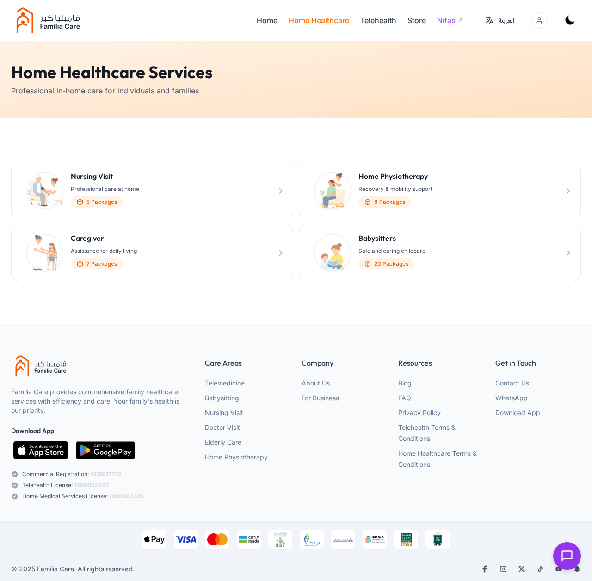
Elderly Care (223, 442)
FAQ (404, 398)
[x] (521, 569)
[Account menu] (539, 20)
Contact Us (512, 383)
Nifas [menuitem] (446, 20)
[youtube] (558, 569)
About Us (316, 383)
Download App (517, 412)
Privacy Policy (419, 412)
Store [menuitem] (416, 20)
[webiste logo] (100, 365)
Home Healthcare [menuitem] (319, 20)
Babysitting (222, 398)
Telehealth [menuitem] (378, 20)
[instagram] (503, 569)
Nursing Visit (224, 412)
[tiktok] (540, 569)
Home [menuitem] (267, 20)
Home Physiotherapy (236, 457)
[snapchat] (577, 569)
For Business (320, 398)
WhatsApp (511, 398)
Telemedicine (225, 383)
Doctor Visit (222, 427)
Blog (405, 383)
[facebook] (484, 569)
